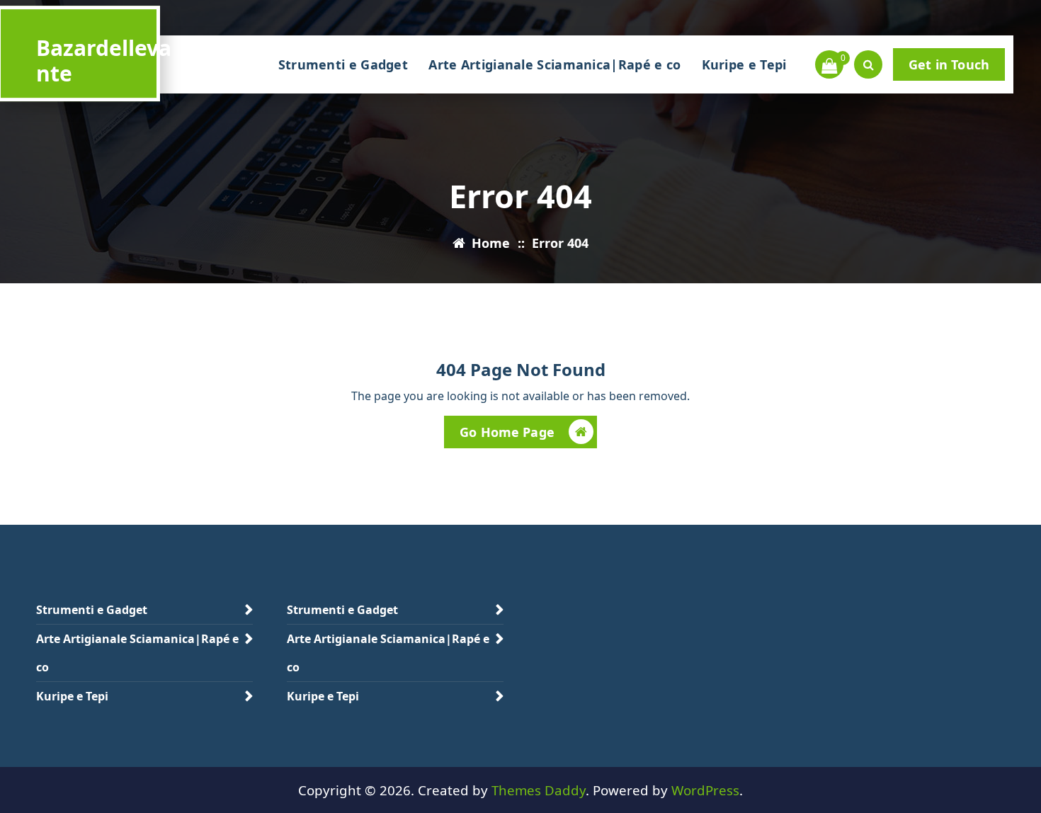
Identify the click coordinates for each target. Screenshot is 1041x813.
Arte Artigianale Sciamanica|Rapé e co (554, 64)
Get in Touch (949, 64)
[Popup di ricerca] (868, 64)
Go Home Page (507, 431)
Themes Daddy (538, 790)
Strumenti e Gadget (343, 64)
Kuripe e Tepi (744, 64)
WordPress (705, 790)
